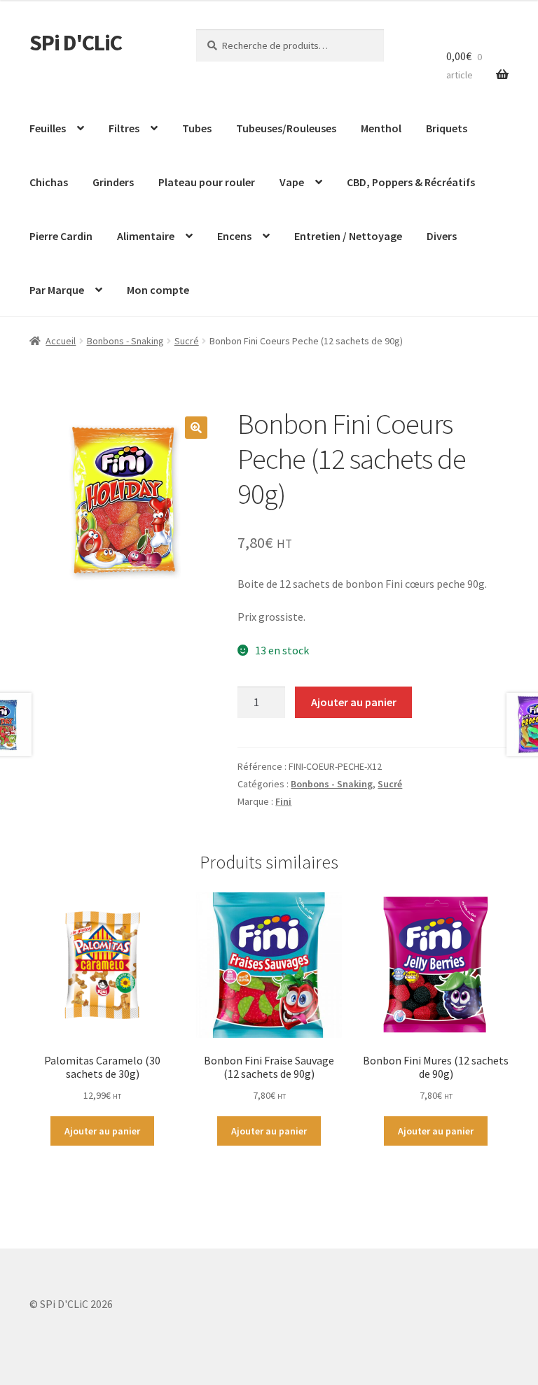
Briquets (446, 128)
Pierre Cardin (60, 236)
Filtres (124, 128)
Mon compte (158, 290)
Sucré (186, 341)
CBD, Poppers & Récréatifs (411, 182)
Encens (234, 236)
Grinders (113, 182)
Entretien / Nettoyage (348, 236)
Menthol (381, 128)
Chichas (48, 182)
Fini (283, 801)
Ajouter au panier (353, 702)
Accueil (61, 341)
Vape (292, 182)
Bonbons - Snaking (125, 341)
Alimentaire (145, 236)
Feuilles (47, 128)
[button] (196, 427)
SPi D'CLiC (75, 43)
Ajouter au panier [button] (102, 1131)
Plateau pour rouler (206, 182)
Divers (442, 236)
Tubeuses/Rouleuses (286, 128)
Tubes (197, 128)
